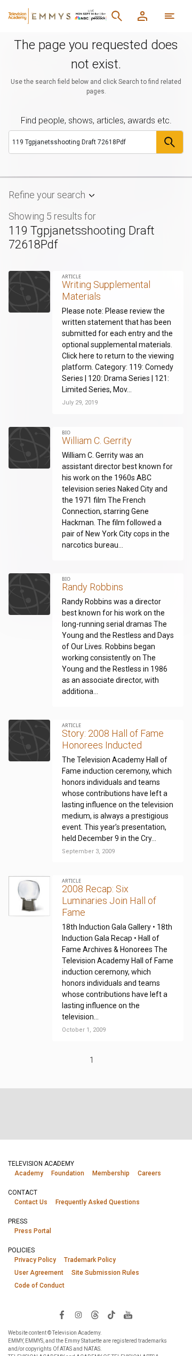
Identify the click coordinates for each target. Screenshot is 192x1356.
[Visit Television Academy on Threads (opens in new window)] (95, 1314)
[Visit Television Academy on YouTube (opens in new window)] (128, 1314)
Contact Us (30, 1202)
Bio (66, 432)
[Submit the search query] (169, 142)
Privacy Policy (35, 1260)
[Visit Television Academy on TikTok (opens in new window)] (111, 1314)
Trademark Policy (90, 1260)
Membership (111, 1173)
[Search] (117, 16)
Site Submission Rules (105, 1272)
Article (71, 276)
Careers (149, 1173)
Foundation (67, 1173)
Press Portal (32, 1231)
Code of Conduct (39, 1285)
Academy (28, 1173)
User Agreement (38, 1272)
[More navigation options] (169, 16)
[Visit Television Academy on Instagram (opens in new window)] (78, 1314)
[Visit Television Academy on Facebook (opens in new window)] (62, 1314)
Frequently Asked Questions (97, 1202)
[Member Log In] (142, 16)
